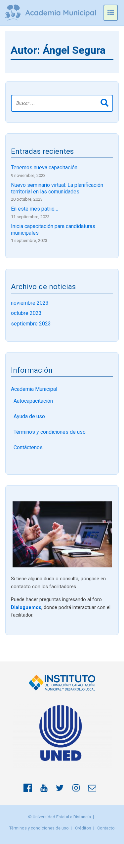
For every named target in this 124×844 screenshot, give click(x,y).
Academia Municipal (34, 389)
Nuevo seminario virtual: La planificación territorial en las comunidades (57, 188)
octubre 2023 (26, 313)
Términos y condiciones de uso (50, 432)
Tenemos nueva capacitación (44, 167)
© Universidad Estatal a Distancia (59, 816)
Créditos (83, 828)
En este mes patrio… (34, 209)
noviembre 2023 (30, 303)
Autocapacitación (33, 401)
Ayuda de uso (29, 416)
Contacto (106, 828)
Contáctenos (28, 447)
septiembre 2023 (31, 324)
